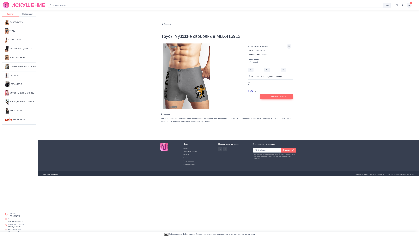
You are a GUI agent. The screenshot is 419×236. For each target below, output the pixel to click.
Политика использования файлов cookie (400, 174)
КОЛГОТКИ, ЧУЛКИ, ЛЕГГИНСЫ (22, 93)
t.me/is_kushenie (14, 227)
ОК (166, 234)
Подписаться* (288, 150)
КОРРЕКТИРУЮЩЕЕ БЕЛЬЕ (20, 49)
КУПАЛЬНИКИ (15, 40)
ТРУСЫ (12, 31)
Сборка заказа (188, 161)
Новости (186, 158)
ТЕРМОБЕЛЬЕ (16, 84)
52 (267, 70)
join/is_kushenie (14, 232)
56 (283, 70)
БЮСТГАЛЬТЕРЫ (16, 22)
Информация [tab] (27, 14)
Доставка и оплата (190, 151)
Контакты (186, 154)
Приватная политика (360, 174)
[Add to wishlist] (289, 46)
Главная (167, 24)
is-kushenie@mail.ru (15, 221)
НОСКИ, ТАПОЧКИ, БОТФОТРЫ (22, 102)
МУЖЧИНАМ (14, 75)
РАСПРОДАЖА (19, 119)
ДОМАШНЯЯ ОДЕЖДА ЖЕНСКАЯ (23, 66)
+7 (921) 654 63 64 (15, 216)
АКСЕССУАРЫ (16, 111)
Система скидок (189, 164)
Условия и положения (377, 174)
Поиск (387, 5)
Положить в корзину (278, 97)
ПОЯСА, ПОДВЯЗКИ (17, 57)
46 (251, 70)
